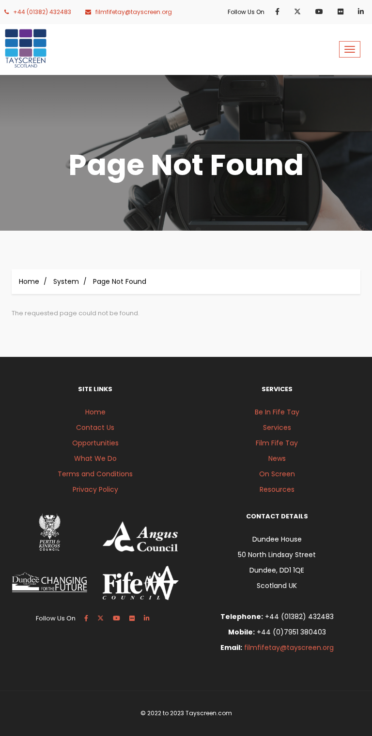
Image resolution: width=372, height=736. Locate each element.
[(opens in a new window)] (279, 11)
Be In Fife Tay (277, 412)
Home (29, 281)
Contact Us (95, 427)
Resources (277, 489)
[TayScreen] (25, 48)
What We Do (95, 458)
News (277, 458)
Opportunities (95, 443)
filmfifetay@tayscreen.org (133, 12)
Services (277, 427)
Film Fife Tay (277, 443)
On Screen (277, 474)
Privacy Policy (95, 489)
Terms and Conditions (95, 474)
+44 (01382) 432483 (42, 12)
